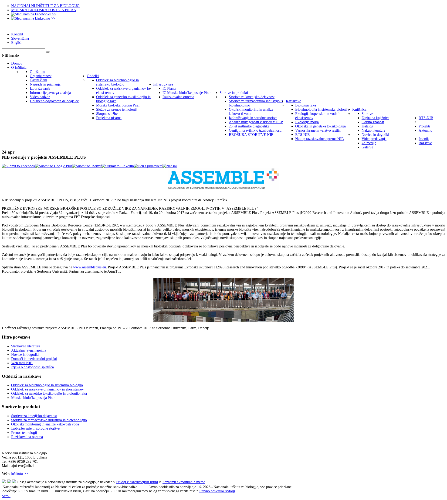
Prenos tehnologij (24, 433)
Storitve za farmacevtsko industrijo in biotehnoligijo (49, 420)
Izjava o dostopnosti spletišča (32, 367)
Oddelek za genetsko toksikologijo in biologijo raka (49, 393)
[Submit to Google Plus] (53, 166)
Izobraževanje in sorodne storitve (35, 428)
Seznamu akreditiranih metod (184, 482)
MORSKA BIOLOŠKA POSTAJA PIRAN (43, 10)
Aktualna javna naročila (28, 350)
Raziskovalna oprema (27, 437)
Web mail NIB (22, 363)
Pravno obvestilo (212, 491)
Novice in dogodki (25, 354)
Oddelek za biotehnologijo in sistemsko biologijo (47, 385)
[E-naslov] (148, 166)
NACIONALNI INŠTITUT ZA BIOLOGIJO (45, 6)
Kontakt (17, 34)
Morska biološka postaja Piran (33, 398)
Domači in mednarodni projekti (34, 359)
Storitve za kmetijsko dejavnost (34, 416)
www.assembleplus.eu (89, 267)
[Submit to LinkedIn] (118, 166)
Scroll (6, 496)
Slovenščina (20, 38)
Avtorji (230, 491)
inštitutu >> (19, 474)
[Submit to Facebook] (18, 166)
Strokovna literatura (25, 346)
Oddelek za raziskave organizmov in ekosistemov (47, 389)
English (16, 43)
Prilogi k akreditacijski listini (137, 482)
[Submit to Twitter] (87, 166)
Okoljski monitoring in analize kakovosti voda (45, 424)
